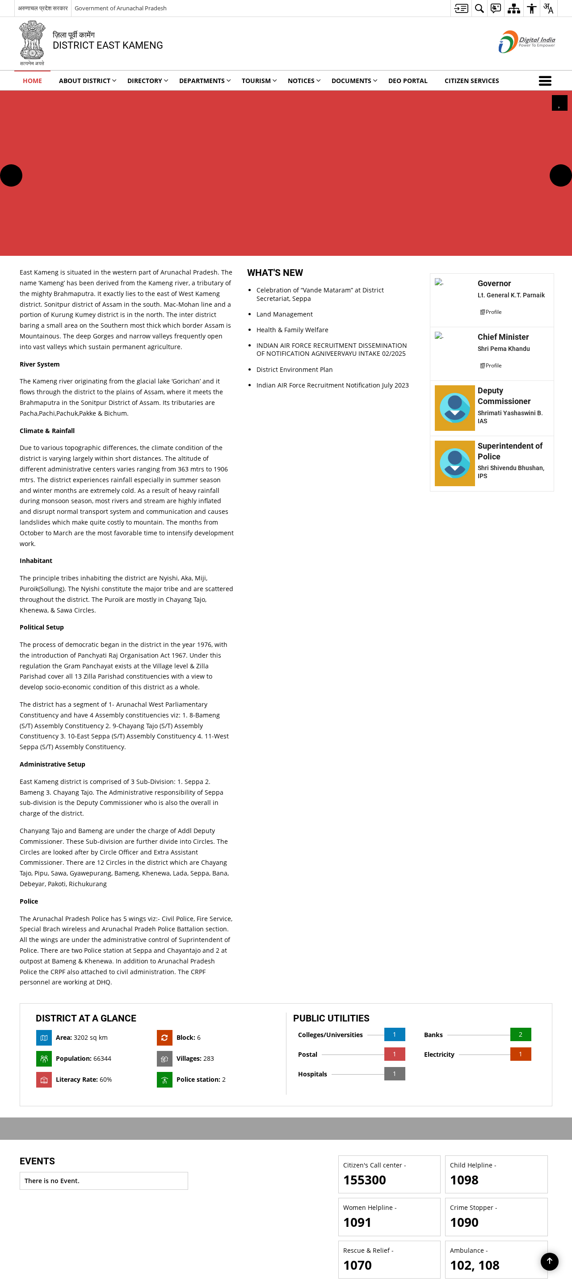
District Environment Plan (295, 369)
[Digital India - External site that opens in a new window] (516, 60)
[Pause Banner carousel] (560, 103)
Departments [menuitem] (202, 80)
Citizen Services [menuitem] (472, 80)
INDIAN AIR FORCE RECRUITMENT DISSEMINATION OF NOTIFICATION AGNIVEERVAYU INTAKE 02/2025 (332, 349)
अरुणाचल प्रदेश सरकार (43, 8)
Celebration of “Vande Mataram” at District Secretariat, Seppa (320, 294)
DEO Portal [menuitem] (408, 80)
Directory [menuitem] (144, 80)
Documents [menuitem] (351, 80)
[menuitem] (460, 8)
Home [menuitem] (32, 80)
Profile (494, 311)
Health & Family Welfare (292, 329)
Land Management (285, 314)
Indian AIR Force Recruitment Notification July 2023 (333, 385)
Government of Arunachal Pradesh (121, 8)
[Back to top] (550, 1262)
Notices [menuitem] (301, 80)
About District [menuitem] (84, 80)
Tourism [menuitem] (256, 80)
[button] (547, 80)
